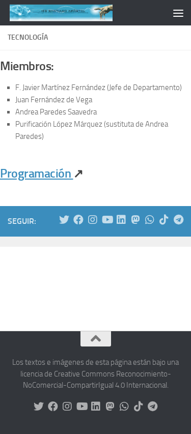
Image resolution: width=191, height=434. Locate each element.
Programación (36, 173)
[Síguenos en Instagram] (93, 220)
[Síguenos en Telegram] (178, 220)
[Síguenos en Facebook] (78, 220)
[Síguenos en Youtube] (107, 220)
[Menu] (178, 12)
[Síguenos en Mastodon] (135, 220)
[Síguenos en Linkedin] (121, 220)
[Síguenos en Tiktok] (164, 220)
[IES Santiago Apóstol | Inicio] (78, 13)
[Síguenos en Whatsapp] (150, 220)
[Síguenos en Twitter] (64, 220)
